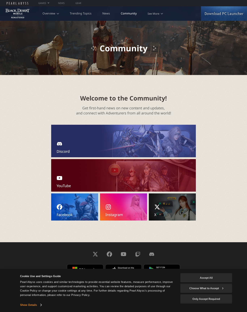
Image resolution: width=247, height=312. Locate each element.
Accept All (206, 277)
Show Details (28, 304)
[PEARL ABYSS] (17, 3)
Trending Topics (80, 13)
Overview (48, 13)
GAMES (42, 3)
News (106, 13)
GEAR (78, 3)
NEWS (61, 3)
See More (153, 13)
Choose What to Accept (204, 288)
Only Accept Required (206, 298)
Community (129, 13)
